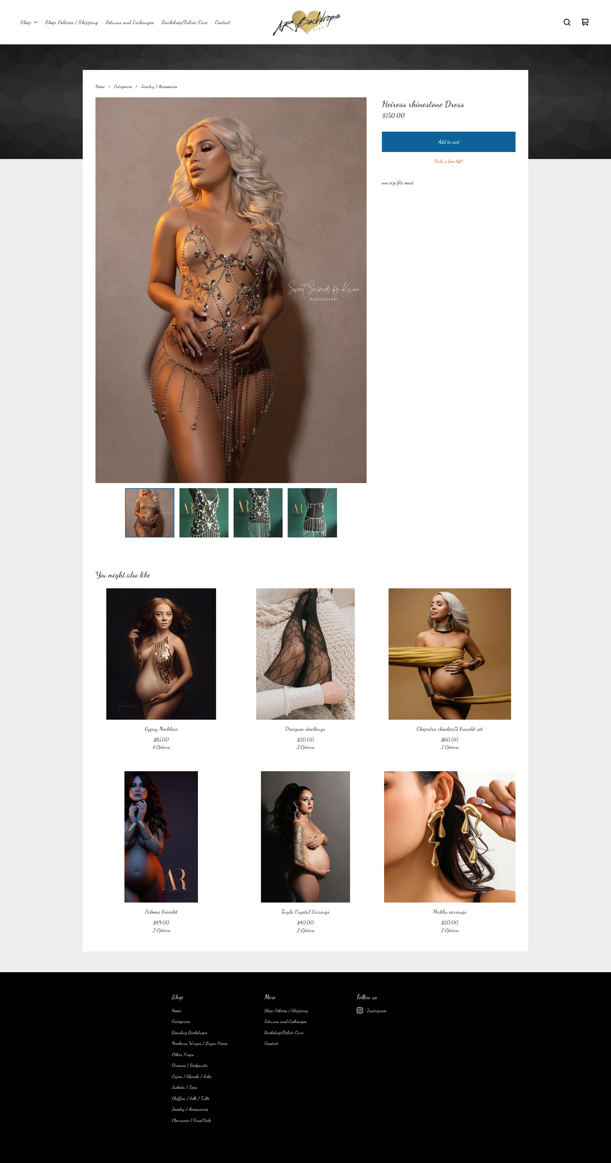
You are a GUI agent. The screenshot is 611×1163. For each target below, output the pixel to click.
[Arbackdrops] (305, 22)
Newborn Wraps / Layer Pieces (200, 1043)
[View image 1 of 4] (149, 512)
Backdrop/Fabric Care (184, 22)
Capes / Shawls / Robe (192, 1076)
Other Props (183, 1054)
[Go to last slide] (104, 290)
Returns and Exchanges (130, 22)
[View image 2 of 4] (203, 512)
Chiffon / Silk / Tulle (190, 1098)
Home (100, 86)
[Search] (567, 22)
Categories (123, 86)
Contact (222, 22)
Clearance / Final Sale (191, 1120)
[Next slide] (358, 290)
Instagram (377, 1010)
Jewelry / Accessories (159, 86)
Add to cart (449, 142)
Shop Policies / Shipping (71, 22)
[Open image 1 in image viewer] (231, 290)
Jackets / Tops (184, 1087)
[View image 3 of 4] (258, 512)
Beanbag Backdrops (189, 1032)
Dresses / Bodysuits (190, 1065)
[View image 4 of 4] (312, 512)
